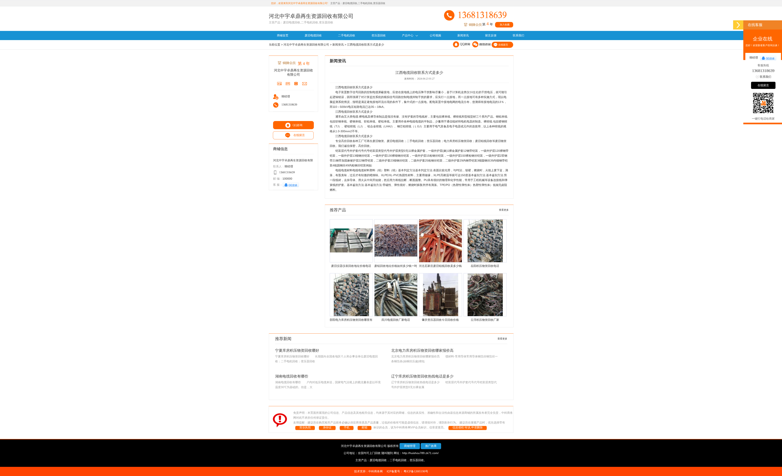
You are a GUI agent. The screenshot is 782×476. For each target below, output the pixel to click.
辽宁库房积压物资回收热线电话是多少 (422, 376)
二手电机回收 (346, 35)
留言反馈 (490, 35)
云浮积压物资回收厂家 (485, 319)
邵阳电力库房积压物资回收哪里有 (351, 319)
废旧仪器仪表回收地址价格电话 (351, 265)
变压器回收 (378, 35)
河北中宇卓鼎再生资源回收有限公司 (306, 44)
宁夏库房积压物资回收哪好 (297, 350)
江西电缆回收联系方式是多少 (365, 44)
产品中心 (407, 35)
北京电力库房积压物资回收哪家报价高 (422, 350)
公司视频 (435, 35)
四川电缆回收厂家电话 (395, 319)
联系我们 (518, 35)
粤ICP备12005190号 (416, 471)
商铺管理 (409, 446)
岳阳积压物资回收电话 (485, 265)
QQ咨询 (297, 125)
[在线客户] (738, 24)
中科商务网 (375, 471)
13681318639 (763, 71)
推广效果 (431, 446)
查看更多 (504, 210)
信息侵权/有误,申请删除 (468, 427)
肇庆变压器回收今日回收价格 (440, 319)
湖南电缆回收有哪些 (291, 376)
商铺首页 (282, 35)
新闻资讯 (463, 35)
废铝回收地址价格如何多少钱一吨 (395, 265)
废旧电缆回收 (313, 35)
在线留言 (503, 44)
